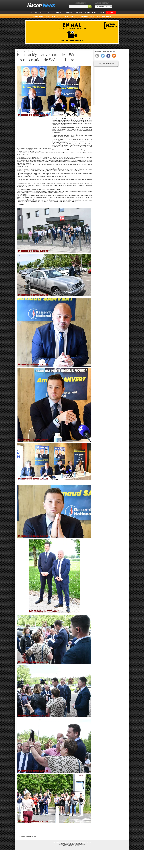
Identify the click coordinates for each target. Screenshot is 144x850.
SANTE (102, 12)
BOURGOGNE (106, 16)
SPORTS (73, 16)
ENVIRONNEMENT (91, 12)
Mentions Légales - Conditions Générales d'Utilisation (72, 844)
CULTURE (59, 12)
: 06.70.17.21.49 (72, 845)
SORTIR (66, 16)
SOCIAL (59, 16)
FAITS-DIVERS (39, 12)
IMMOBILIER (110, 12)
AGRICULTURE (50, 16)
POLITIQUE (79, 12)
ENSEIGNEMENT (38, 16)
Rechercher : (80, 3)
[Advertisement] (34, 131)
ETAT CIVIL (49, 12)
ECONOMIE (69, 12)
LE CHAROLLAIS (83, 16)
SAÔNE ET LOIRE (95, 16)
